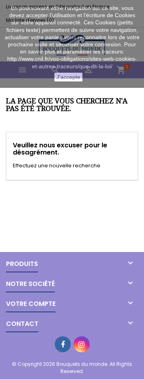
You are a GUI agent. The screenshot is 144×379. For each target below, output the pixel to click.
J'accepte (68, 77)
